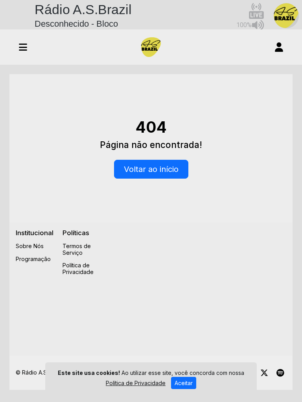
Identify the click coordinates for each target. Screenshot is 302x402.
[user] (279, 47)
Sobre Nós (30, 246)
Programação (33, 259)
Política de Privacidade (78, 268)
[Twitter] (264, 373)
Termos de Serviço (77, 249)
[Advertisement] (205, 284)
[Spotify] (280, 373)
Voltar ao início (151, 169)
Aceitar (184, 383)
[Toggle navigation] (23, 47)
